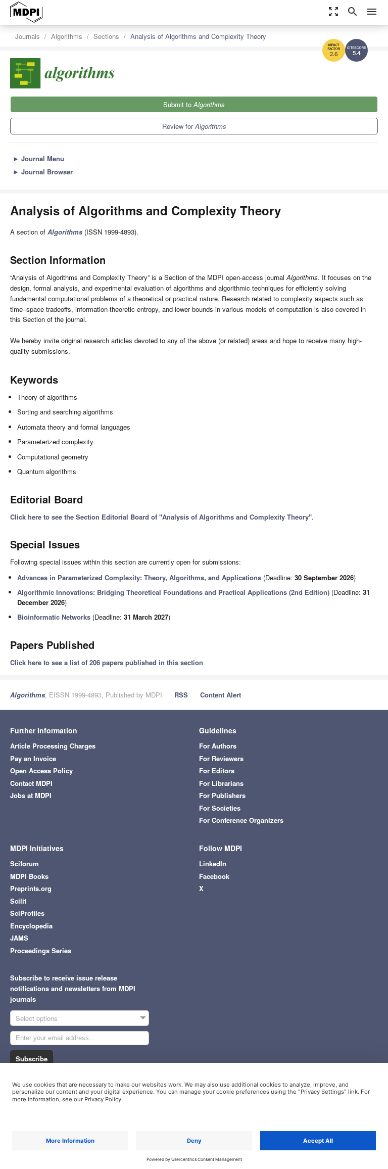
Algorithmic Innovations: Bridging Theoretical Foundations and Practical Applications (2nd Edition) (173, 592)
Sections (106, 36)
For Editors (216, 770)
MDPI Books (29, 876)
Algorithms (66, 36)
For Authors (217, 746)
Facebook (214, 876)
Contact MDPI (31, 783)
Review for (194, 126)
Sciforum (24, 863)
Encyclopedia (31, 925)
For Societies (219, 808)
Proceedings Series (40, 950)
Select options (37, 1018)
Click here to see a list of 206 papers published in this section (106, 662)
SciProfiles (27, 913)
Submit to (194, 104)
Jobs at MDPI (31, 795)
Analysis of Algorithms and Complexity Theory (198, 36)
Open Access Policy (41, 770)
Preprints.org (31, 888)
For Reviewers (221, 758)
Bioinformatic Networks (53, 617)
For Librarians (221, 783)
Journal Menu (38, 158)
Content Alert (220, 694)
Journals (27, 36)
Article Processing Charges (52, 746)
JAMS (19, 938)
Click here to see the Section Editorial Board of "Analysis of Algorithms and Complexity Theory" (161, 517)
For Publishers (222, 795)
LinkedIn (212, 863)
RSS (181, 694)
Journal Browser (43, 171)
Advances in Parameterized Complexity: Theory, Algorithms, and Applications (139, 577)
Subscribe (31, 1058)
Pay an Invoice (33, 758)
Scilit (18, 901)
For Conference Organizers (241, 820)
